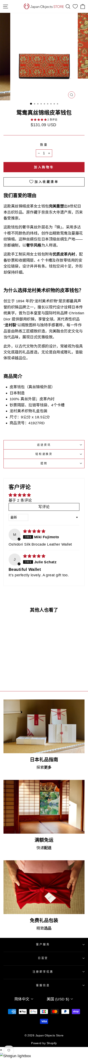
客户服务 (43, 944)
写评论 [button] (44, 507)
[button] (39, 119)
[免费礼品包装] (44, 887)
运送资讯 (44, 444)
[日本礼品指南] (44, 726)
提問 (44, 463)
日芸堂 (43, 957)
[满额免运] (44, 807)
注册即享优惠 (43, 971)
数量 (44, 144)
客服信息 (43, 985)
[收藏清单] (75, 6)
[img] (34, 531)
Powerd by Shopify (44, 1043)
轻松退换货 (44, 453)
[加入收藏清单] (29, 655)
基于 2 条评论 (20, 500)
